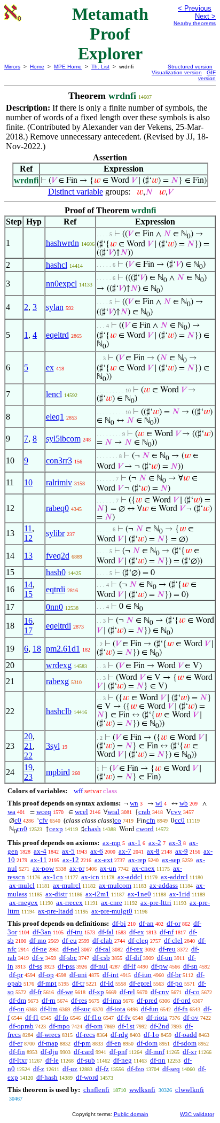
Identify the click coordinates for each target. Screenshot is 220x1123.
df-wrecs (48, 1035)
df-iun (143, 975)
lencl (54, 394)
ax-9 (181, 851)
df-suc (82, 1009)
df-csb (101, 958)
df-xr (190, 1052)
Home (37, 66)
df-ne (39, 949)
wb (183, 803)
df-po (175, 983)
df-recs (85, 1035)
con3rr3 (59, 460)
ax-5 (68, 851)
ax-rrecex (69, 903)
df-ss (35, 966)
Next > (205, 16)
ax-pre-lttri (155, 903)
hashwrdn (62, 242)
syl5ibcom (63, 438)
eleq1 (55, 416)
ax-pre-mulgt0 (111, 911)
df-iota (115, 1009)
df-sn (190, 966)
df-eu (69, 940)
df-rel (127, 992)
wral (113, 812)
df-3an (42, 932)
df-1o (151, 1035)
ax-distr (56, 894)
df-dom (147, 1043)
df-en (113, 1043)
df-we (65, 992)
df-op (46, 975)
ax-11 (38, 860)
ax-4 (40, 851)
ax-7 (125, 851)
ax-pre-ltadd (55, 911)
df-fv (124, 1017)
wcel (81, 812)
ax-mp (112, 843)
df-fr (35, 992)
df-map (48, 1043)
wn (134, 803)
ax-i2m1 (97, 894)
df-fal (106, 932)
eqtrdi (55, 589)
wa (11, 812)
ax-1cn (53, 877)
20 (28, 736)
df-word (87, 1077)
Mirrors (12, 66)
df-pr (16, 975)
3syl (53, 745)
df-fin (17, 1052)
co (117, 820)
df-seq (171, 1069)
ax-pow (43, 868)
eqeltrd (57, 334)
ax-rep (137, 860)
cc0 (180, 820)
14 (28, 584)
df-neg (122, 1060)
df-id (107, 983)
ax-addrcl (174, 877)
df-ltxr (18, 1060)
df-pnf (118, 1052)
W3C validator (197, 1114)
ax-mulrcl (67, 885)
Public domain (131, 1114)
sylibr (55, 533)
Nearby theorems (195, 23)
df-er (15, 1043)
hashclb (59, 711)
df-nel (71, 949)
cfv (43, 820)
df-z (38, 1069)
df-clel (173, 940)
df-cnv (160, 992)
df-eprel (140, 983)
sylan (55, 307)
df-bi (119, 923)
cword (145, 829)
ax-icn (90, 877)
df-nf (167, 932)
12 (28, 538)
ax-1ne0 (139, 894)
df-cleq (138, 940)
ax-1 (134, 843)
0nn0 (54, 606)
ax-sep (171, 860)
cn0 (22, 829)
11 (28, 528)
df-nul (99, 966)
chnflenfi (96, 1090)
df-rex (134, 949)
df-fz (102, 1069)
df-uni (78, 975)
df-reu (167, 949)
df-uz (69, 1069)
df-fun (150, 1009)
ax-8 (153, 851)
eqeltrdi (58, 625)
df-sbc (68, 958)
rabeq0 (57, 508)
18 (37, 648)
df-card (84, 1052)
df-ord (182, 1000)
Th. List (100, 66)
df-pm (82, 1043)
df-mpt (47, 983)
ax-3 (175, 843)
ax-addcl (130, 877)
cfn (150, 820)
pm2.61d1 (63, 648)
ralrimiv (59, 482)
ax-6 (96, 851)
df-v (38, 958)
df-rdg (119, 1035)
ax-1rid (179, 894)
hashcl (56, 264)
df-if (129, 966)
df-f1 (32, 1017)
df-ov (191, 1017)
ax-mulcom (115, 885)
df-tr (78, 983)
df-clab (102, 940)
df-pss (66, 966)
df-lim (49, 1009)
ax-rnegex (23, 903)
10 (28, 482)
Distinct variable (75, 191)
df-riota (157, 1017)
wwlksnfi (142, 1090)
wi (158, 803)
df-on (17, 1009)
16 (28, 620)
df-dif (133, 958)
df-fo (61, 1017)
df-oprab (21, 1026)
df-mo (37, 940)
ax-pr (76, 868)
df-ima (112, 1000)
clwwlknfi (189, 1090)
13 (28, 555)
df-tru (75, 932)
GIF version (207, 75)
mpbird (58, 772)
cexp (56, 829)
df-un (164, 958)
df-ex (136, 932)
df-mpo (59, 1026)
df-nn (158, 1060)
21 (28, 745)
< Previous (194, 8)
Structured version (190, 66)
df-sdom (185, 1043)
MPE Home (68, 66)
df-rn (49, 1000)
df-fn (181, 1009)
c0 (17, 820)
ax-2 (154, 843)
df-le (52, 1060)
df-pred (147, 1000)
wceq (43, 812)
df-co (192, 992)
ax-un (108, 868)
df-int (111, 975)
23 (28, 776)
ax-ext (104, 860)
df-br (174, 975)
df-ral (103, 949)
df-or (173, 923)
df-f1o (92, 1017)
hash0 (56, 572)
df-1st (126, 1026)
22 (28, 755)
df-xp (96, 992)
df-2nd (159, 1026)
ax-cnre (111, 903)
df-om (94, 1026)
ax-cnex (143, 868)
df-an (146, 923)
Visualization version (177, 72)
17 (28, 630)
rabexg (57, 681)
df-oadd (186, 1035)
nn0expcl (61, 283)
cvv (176, 812)
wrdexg (59, 665)
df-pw (159, 966)
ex (50, 367)
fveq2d (57, 555)
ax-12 (70, 860)
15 (28, 594)
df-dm (17, 1000)
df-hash (47, 1077)
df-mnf (154, 1052)
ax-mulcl (22, 885)
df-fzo (135, 1069)
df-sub (86, 1060)
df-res (79, 1000)
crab (144, 812)
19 (28, 767)
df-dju (49, 1052)
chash (92, 829)
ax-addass (164, 885)
